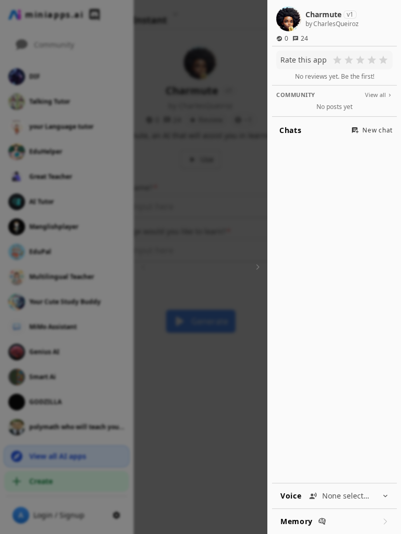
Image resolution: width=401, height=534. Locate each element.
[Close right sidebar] (256, 267)
